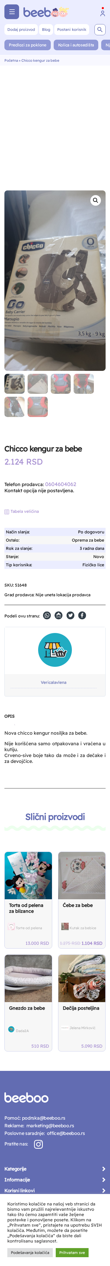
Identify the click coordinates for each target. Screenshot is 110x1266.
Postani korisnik (71, 29)
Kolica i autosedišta (76, 45)
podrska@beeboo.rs (43, 1118)
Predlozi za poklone (27, 45)
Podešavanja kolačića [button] (30, 1252)
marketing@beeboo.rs (49, 1125)
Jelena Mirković (82, 1028)
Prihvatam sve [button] (72, 1252)
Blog (46, 29)
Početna (11, 60)
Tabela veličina (25, 511)
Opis (9, 716)
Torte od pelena (29, 928)
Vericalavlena (53, 682)
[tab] (9, 718)
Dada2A (22, 1031)
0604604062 (60, 484)
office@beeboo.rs (65, 1133)
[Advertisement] (55, 123)
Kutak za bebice (83, 928)
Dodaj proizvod (21, 29)
